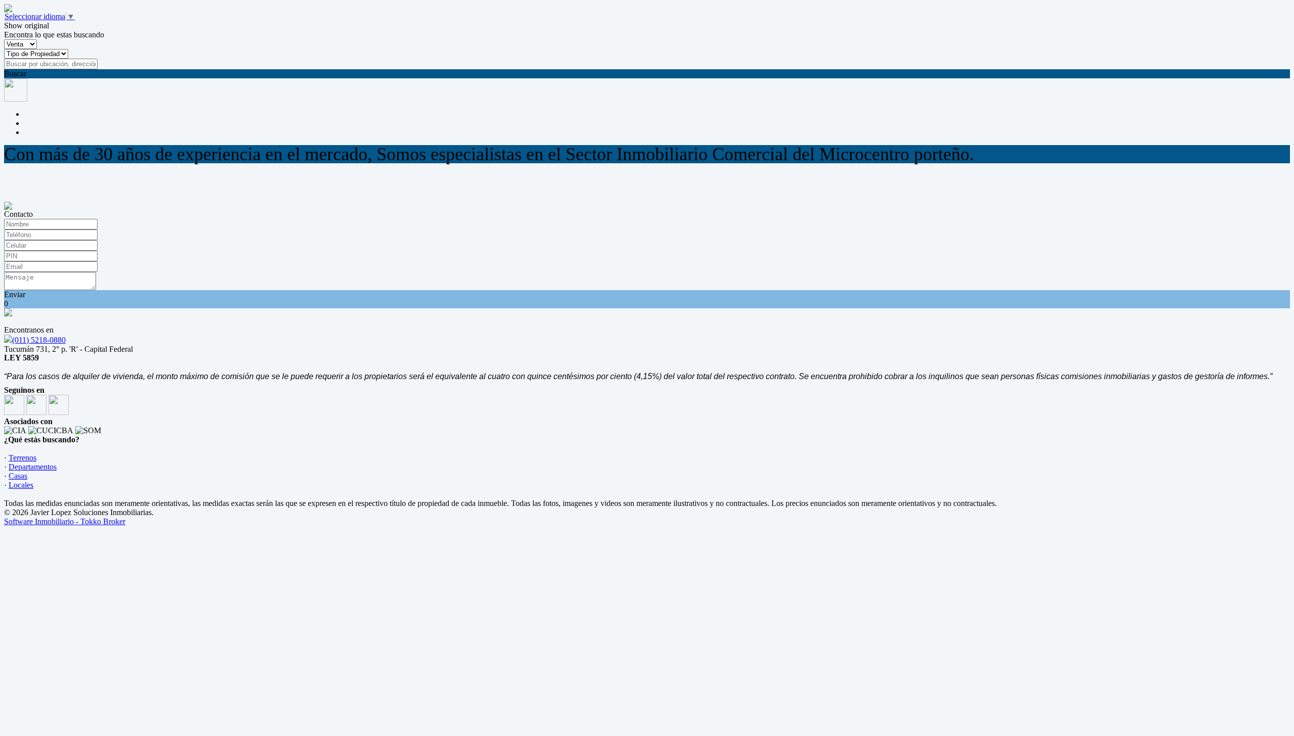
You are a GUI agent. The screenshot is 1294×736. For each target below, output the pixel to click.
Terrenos (22, 457)
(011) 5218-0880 (39, 340)
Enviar (14, 294)
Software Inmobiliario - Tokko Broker (64, 521)
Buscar (15, 73)
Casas (18, 476)
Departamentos (33, 467)
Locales (21, 485)
